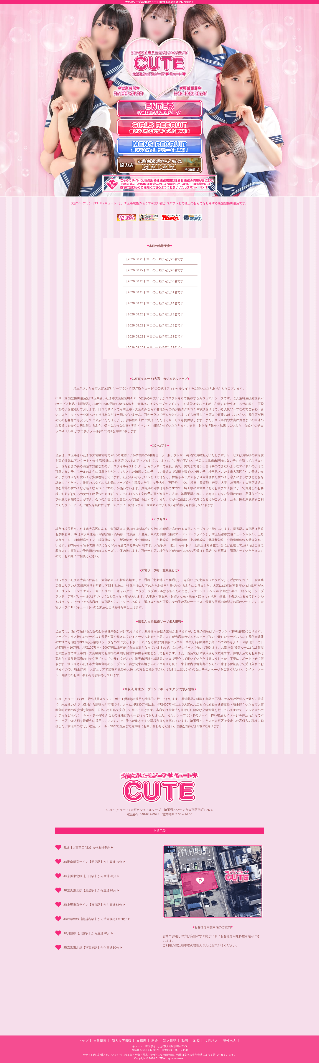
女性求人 (211, 1040)
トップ (83, 1040)
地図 (196, 1040)
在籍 (101, 477)
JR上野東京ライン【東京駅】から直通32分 (92, 904)
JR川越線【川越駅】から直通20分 (86, 933)
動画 (184, 1040)
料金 (154, 1040)
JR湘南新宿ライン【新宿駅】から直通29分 (92, 861)
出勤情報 (100, 1040)
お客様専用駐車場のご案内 (212, 927)
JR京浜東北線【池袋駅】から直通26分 (89, 890)
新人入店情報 (121, 1040)
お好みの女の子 (81, 494)
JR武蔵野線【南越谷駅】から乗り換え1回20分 (95, 919)
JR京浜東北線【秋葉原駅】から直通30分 (91, 947)
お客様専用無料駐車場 (235, 936)
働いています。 (130, 488)
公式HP (249, 425)
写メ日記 (215, 494)
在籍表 (141, 1040)
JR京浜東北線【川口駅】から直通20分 (89, 876)
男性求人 (229, 1040)
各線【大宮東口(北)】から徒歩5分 (86, 847)
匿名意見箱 (247, 499)
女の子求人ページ (207, 669)
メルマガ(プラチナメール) (82, 431)
